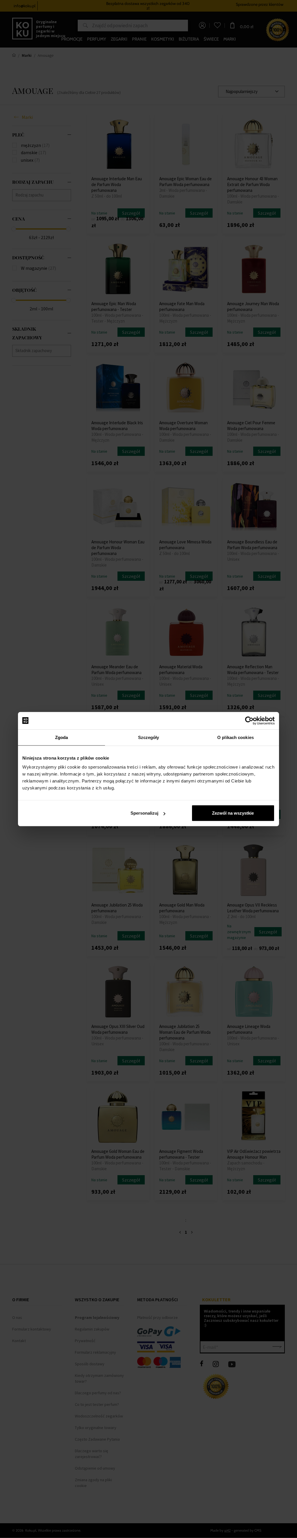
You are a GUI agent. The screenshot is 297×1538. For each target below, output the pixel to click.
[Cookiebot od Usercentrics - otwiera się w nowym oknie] (249, 720)
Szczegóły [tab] (148, 737)
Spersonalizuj (144, 813)
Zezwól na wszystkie (233, 813)
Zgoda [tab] (61, 737)
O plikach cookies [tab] (235, 737)
